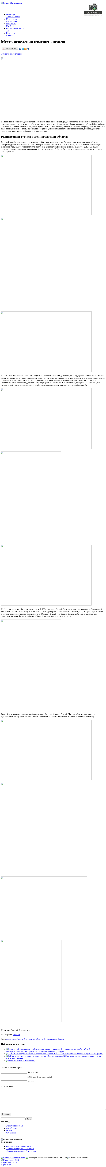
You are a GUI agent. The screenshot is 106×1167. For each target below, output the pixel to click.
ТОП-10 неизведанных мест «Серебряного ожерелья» (79, 1054)
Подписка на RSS (9, 1162)
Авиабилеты (11, 1128)
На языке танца (28, 1061)
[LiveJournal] (28, 49)
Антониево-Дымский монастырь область (24, 1039)
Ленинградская (50, 1039)
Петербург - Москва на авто (18, 1146)
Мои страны (11, 20)
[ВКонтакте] (20, 49)
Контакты (10, 34)
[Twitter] (22, 49)
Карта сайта (6, 1165)
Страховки (11, 1133)
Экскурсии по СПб (14, 1126)
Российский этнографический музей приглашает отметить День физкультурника (48, 1050)
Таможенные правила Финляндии (21, 1151)
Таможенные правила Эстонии (20, 1149)
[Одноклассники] (25, 49)
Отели (9, 1130)
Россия (61, 1039)
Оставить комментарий (11, 54)
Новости (16, 1035)
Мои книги (11, 25)
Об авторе (13, 15)
